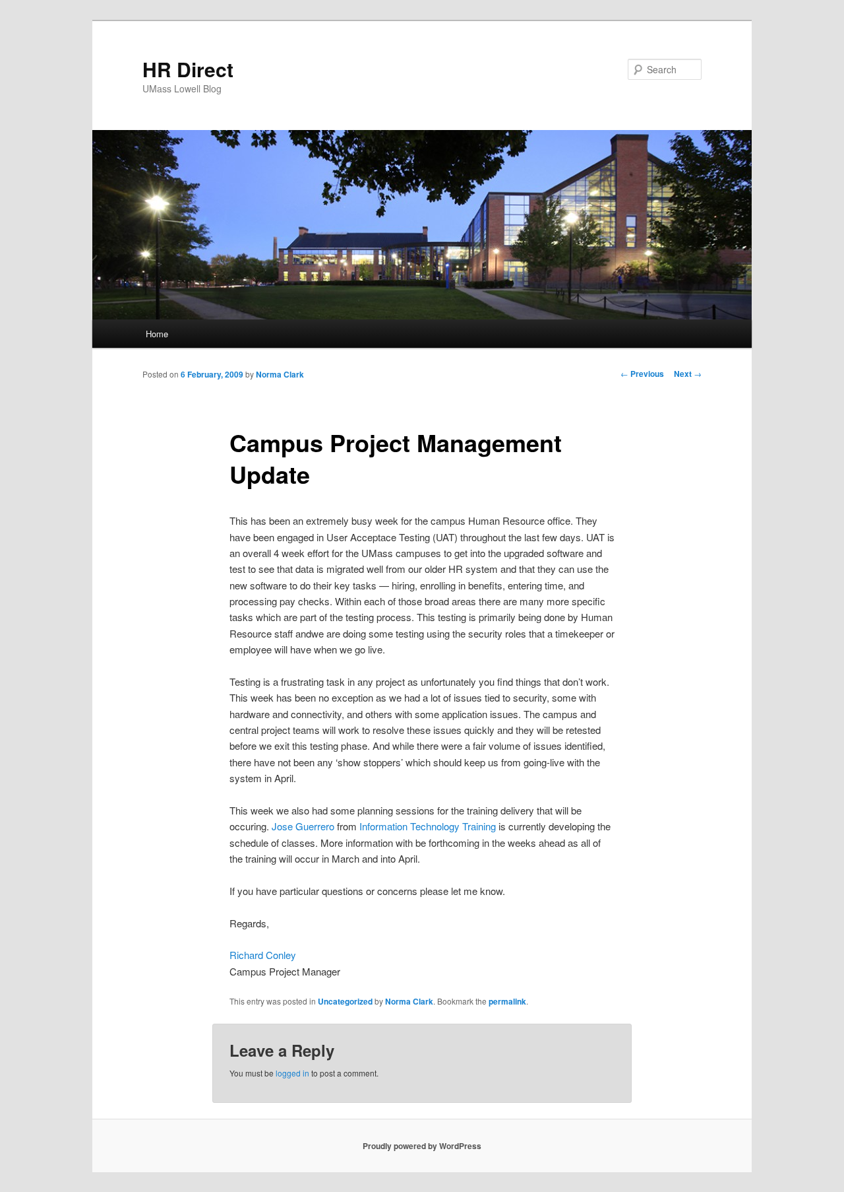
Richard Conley (262, 955)
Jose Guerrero (303, 826)
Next (688, 374)
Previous (642, 374)
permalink (507, 1001)
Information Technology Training (427, 826)
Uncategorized (345, 1001)
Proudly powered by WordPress (422, 1146)
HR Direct (187, 69)
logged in (292, 1072)
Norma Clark (280, 374)
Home (157, 333)
